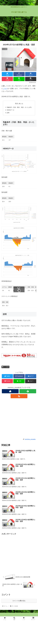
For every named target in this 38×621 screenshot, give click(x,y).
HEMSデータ (10, 110)
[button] (34, 335)
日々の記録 (6, 366)
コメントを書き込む (19, 600)
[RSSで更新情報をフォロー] (19, 396)
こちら (5, 88)
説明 (8, 112)
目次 (16, 103)
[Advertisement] (19, 29)
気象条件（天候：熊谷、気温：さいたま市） (20, 107)
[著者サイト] (10, 391)
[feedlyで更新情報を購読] (27, 391)
